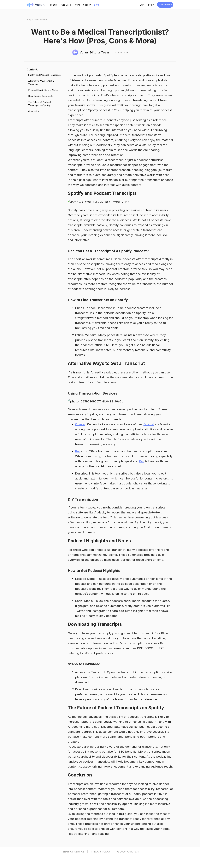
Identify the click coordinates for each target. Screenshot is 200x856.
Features (54, 5)
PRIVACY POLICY (101, 851)
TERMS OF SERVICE (72, 851)
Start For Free (165, 4)
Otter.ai (80, 424)
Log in (151, 5)
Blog (96, 4)
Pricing (77, 5)
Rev (77, 451)
